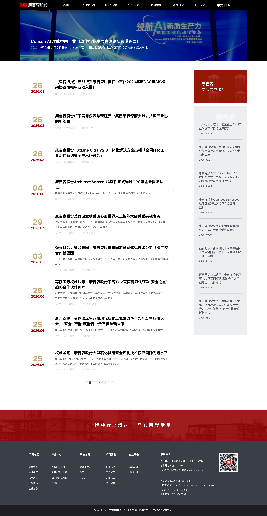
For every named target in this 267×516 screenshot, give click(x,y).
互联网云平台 (58, 467)
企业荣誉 (33, 488)
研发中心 (33, 483)
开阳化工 (110, 477)
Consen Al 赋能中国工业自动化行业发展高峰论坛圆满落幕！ (86, 41)
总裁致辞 (33, 467)
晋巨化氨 (110, 483)
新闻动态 (179, 5)
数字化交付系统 (59, 472)
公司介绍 (89, 5)
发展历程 (33, 477)
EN (228, 5)
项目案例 (156, 5)
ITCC (54, 483)
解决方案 (111, 5)
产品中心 (134, 5)
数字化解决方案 (59, 477)
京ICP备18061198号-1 (163, 510)
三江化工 (110, 472)
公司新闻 (133, 467)
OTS (82, 472)
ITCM (83, 477)
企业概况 (33, 472)
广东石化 (110, 467)
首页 (66, 5)
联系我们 (201, 5)
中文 (220, 5)
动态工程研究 (86, 467)
